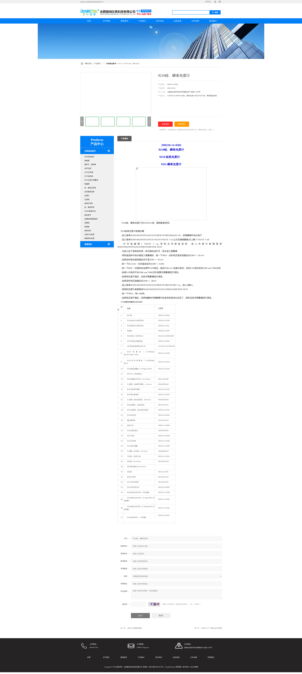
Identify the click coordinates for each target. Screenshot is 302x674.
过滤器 (86, 199)
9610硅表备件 (89, 157)
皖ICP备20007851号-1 (156, 667)
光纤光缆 (87, 168)
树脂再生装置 (89, 238)
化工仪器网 (194, 667)
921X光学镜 (88, 172)
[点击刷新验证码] (154, 604)
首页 (89, 21)
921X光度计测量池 (91, 180)
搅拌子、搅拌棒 (90, 164)
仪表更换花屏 (89, 192)
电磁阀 (86, 184)
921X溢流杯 (88, 176)
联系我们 (213, 21)
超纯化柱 (87, 230)
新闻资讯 (124, 21)
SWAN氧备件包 (90, 211)
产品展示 (142, 21)
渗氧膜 (86, 160)
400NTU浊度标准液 (134, 628)
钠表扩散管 (88, 203)
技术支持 (160, 21)
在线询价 (165, 124)
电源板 (86, 227)
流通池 (86, 223)
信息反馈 (177, 21)
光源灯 (86, 195)
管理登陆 (178, 667)
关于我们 (107, 21)
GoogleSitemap (170, 667)
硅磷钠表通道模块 (91, 219)
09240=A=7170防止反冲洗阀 (211, 628)
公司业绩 (195, 21)
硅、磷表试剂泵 (90, 188)
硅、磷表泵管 (89, 207)
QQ (214, 1)
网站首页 (88, 63)
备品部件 (87, 215)
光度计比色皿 (89, 234)
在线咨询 (219, 1)
